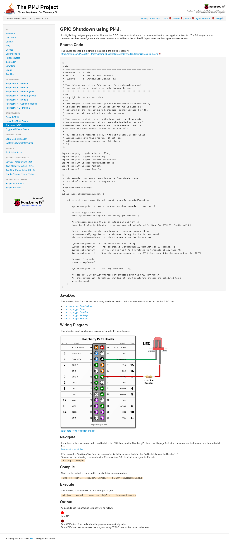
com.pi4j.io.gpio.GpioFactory (78, 306)
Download (10, 65)
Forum (188, 18)
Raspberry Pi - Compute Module (21, 103)
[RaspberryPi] (29, 202)
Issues (176, 18)
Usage (9, 69)
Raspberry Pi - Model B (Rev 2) (21, 95)
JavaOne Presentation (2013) (20, 169)
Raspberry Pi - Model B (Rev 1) (21, 91)
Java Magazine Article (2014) (20, 165)
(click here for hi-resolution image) (78, 430)
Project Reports (13, 187)
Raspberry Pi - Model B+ (18, 99)
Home (144, 18)
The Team (11, 37)
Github (165, 18)
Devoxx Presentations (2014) (20, 161)
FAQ (8, 45)
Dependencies (13, 53)
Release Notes (13, 57)
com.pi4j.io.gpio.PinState (76, 318)
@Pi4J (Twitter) (203, 18)
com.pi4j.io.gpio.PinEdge (76, 315)
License (9, 49)
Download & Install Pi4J (72, 449)
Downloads (154, 18)
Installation (11, 61)
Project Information (15, 183)
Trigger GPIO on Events (17, 129)
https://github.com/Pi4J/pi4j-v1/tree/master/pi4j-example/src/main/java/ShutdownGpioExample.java (109, 53)
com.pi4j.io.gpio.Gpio (74, 309)
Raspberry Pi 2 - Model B (18, 107)
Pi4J (32, 538)
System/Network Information (19, 142)
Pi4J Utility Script (14, 152)
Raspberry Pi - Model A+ (18, 87)
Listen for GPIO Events (17, 121)
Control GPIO (12, 117)
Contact (9, 41)
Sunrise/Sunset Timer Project (20, 173)
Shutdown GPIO (13, 125)
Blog (218, 18)
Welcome (10, 33)
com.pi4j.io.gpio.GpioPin (76, 312)
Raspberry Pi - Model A (17, 83)
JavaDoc (10, 73)
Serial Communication (16, 138)
